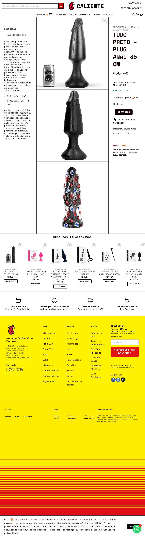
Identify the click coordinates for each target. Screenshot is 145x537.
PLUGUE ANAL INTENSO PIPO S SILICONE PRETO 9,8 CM (60, 276)
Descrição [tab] (10, 28)
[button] (131, 8)
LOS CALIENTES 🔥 (40, 14)
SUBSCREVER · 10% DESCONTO (125, 352)
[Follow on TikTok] (123, 379)
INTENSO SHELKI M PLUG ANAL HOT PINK (35, 274)
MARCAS (97, 14)
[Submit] (61, 6)
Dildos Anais (120, 29)
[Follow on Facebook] (113, 379)
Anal (133, 27)
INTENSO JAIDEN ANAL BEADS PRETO (109, 273)
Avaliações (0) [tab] (17, 34)
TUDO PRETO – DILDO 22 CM (11, 273)
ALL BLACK (124, 133)
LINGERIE (73, 14)
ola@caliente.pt (14, 368)
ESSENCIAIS (85, 14)
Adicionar (124, 112)
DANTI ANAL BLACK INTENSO (85, 273)
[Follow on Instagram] (118, 379)
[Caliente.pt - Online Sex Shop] (86, 6)
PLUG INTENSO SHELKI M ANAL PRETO (134, 274)
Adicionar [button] (11, 281)
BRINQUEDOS (61, 14)
